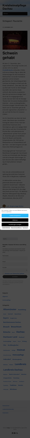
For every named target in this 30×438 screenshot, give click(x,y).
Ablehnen (15, 220)
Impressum (25, 227)
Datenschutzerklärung (16, 227)
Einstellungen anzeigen (15, 224)
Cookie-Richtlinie (6, 227)
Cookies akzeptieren (15, 215)
